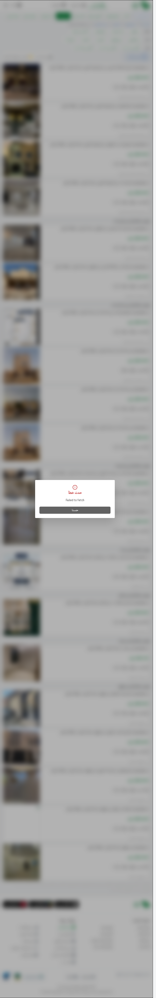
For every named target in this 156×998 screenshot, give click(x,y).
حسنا (75, 510)
